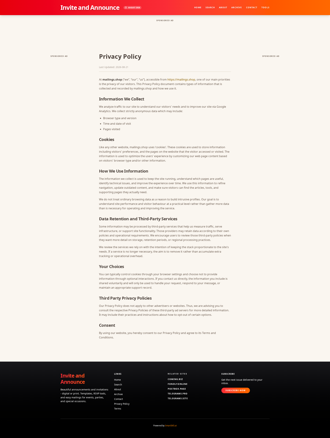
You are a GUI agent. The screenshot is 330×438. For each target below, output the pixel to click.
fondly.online (178, 384)
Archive (236, 7)
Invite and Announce (89, 7)
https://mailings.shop (181, 79)
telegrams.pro (178, 393)
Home (197, 7)
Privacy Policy (121, 403)
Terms (117, 408)
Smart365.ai (171, 425)
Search (210, 7)
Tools (265, 7)
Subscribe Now (236, 390)
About (223, 7)
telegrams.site (178, 398)
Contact (251, 7)
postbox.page (177, 389)
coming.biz (175, 379)
